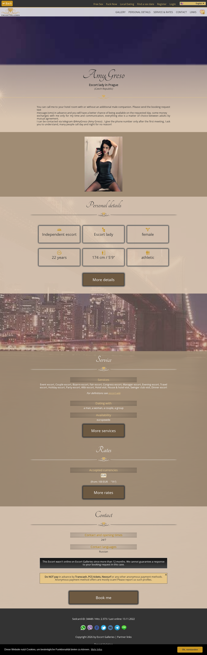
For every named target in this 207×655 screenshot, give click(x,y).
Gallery (120, 12)
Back (7, 3)
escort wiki (114, 393)
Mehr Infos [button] (96, 649)
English (199, 3)
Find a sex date (145, 4)
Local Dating (127, 4)
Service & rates (163, 12)
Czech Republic (103, 88)
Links (193, 12)
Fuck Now (111, 4)
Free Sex (98, 4)
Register (162, 4)
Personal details (139, 12)
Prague (113, 85)
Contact (181, 12)
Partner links (124, 637)
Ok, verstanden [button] (190, 649)
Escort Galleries (106, 637)
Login (173, 4)
